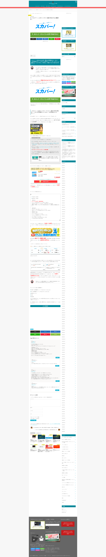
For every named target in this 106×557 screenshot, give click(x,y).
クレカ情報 (63, 477)
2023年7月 (63, 244)
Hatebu (64, 81)
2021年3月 (63, 306)
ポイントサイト (64, 491)
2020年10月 (63, 317)
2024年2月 (63, 229)
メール (31, 410)
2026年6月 (63, 167)
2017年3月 (63, 411)
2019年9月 (63, 345)
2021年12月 (63, 286)
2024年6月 (63, 220)
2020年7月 (63, 323)
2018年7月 (63, 376)
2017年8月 (63, 400)
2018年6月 (63, 378)
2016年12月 (63, 418)
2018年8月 (63, 374)
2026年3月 (63, 174)
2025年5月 (63, 196)
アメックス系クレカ (65, 444)
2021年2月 (63, 308)
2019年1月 (63, 363)
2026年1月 (63, 178)
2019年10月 (63, 343)
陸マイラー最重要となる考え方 (66, 439)
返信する (58, 357)
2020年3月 (63, 332)
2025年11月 (63, 183)
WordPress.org (64, 512)
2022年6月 (63, 273)
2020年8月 (63, 321)
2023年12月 (63, 233)
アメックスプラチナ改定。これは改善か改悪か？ (68, 127)
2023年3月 (63, 253)
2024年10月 (63, 211)
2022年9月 (63, 266)
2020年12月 (63, 312)
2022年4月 (63, 277)
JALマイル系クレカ (64, 467)
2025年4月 (63, 198)
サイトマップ (49, 555)
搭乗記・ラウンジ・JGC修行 (66, 451)
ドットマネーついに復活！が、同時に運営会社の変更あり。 (68, 130)
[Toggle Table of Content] (34, 56)
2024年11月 (63, 209)
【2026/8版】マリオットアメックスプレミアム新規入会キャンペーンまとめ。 (68, 133)
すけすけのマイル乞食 (62, 555)
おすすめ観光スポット (65, 493)
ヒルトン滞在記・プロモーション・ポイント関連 (68, 463)
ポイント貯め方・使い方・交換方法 (67, 437)
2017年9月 (63, 398)
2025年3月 (63, 200)
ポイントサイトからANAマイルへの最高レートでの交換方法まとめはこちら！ (53, 7)
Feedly (73, 81)
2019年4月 (63, 356)
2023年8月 (63, 242)
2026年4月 (63, 172)
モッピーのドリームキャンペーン (44, 146)
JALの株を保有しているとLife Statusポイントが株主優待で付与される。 (68, 124)
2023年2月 (63, 255)
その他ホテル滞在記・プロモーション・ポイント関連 (68, 470)
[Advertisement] (45, 47)
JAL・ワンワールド (64, 475)
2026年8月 (63, 163)
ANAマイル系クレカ (65, 453)
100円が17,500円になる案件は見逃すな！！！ (68, 136)
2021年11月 (63, 288)
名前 (31, 407)
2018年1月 (63, 389)
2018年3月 (63, 385)
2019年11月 (63, 341)
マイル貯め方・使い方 (65, 449)
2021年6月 (63, 299)
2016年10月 (63, 422)
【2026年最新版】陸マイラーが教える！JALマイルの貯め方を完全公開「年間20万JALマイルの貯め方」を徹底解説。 (68, 150)
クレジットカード (64, 489)
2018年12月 (63, 365)
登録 (47, 527)
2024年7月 (63, 218)
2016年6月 (63, 431)
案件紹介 (32, 329)
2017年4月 (63, 409)
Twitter (69, 81)
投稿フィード (64, 509)
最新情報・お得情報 (65, 465)
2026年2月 (63, 176)
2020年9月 (63, 319)
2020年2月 (63, 334)
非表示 (63, 502)
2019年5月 (63, 354)
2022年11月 (63, 262)
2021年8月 (63, 295)
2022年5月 (63, 275)
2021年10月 (63, 290)
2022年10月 (63, 264)
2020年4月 (63, 330)
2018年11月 (63, 367)
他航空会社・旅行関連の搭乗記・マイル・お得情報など (68, 480)
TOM (33, 341)
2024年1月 (63, 231)
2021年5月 (63, 301)
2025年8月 (63, 189)
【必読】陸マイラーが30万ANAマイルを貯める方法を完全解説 (68, 524)
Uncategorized (64, 500)
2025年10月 (63, 185)
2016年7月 (63, 429)
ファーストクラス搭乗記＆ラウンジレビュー (68, 482)
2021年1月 (63, 310)
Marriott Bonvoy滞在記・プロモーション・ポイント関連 (68, 442)
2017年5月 (63, 407)
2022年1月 (63, 284)
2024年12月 (63, 207)
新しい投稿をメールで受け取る (35, 418)
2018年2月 (63, 387)
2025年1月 (63, 205)
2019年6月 (63, 352)
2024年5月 (63, 222)
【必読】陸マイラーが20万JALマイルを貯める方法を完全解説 (68, 532)
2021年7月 (63, 297)
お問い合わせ (64, 114)
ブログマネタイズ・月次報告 (42, 555)
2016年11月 (63, 420)
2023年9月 (63, 240)
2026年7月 (63, 165)
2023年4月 (63, 251)
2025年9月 (63, 187)
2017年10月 (63, 396)
